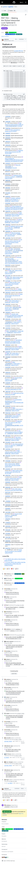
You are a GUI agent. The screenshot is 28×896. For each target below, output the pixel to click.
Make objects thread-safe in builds (13, 272)
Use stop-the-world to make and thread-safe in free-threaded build (13, 260)
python (5, 6)
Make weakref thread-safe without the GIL (14, 295)
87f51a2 (23, 784)
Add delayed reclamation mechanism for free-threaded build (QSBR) (13, 341)
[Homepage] (14, 2)
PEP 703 (21, 50)
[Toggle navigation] (2, 2)
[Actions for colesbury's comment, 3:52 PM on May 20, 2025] (25, 788)
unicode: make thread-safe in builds (13, 309)
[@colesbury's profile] (3, 39)
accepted (16, 50)
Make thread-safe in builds (13, 322)
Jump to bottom (5, 36)
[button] (24, 66)
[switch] (4, 569)
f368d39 (23, 767)
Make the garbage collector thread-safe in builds (14, 214)
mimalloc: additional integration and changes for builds (12, 199)
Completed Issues (7, 90)
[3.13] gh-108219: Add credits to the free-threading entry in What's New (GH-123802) (15, 564)
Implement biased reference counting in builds (13, 177)
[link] (7, 574)
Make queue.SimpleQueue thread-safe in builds (14, 348)
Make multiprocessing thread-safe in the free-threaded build (12, 465)
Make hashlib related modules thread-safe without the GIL (13, 472)
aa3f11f (23, 759)
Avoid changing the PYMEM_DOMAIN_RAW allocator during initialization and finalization (14, 160)
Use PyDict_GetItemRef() (13, 389)
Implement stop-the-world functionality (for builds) (14, 228)
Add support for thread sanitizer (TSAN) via (14, 124)
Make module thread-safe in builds (13, 478)
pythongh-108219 (8, 741)
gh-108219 (6, 757)
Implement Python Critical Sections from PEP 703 (14, 152)
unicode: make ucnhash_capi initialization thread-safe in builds (14, 315)
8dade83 (23, 742)
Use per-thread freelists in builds (13, 379)
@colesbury (14, 62)
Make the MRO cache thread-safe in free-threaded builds (12, 284)
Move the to (12, 166)
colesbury (6, 39)
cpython (10, 6)
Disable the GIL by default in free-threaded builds (13, 551)
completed (6, 806)
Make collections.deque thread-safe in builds (13, 452)
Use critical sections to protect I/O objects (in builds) (14, 432)
